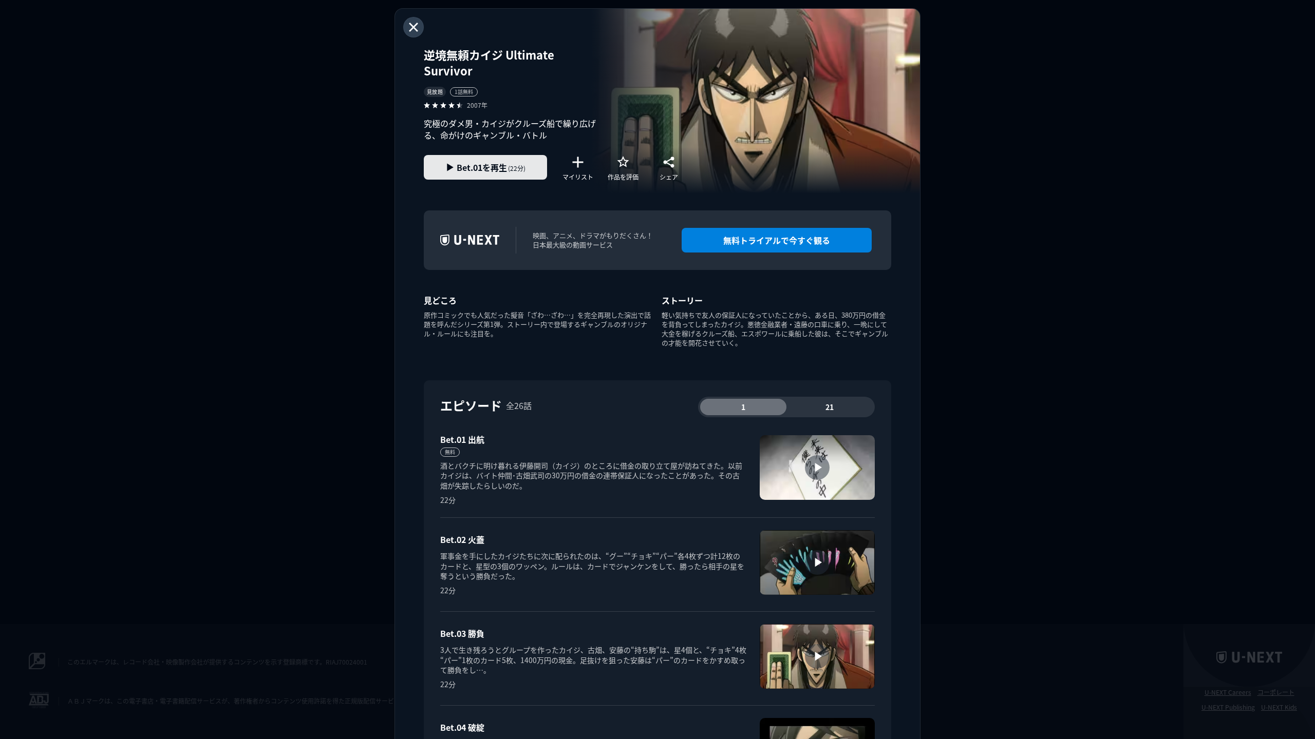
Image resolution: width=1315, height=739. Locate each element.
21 (829, 407)
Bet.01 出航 (462, 439)
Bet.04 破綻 (462, 727)
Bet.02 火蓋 (462, 539)
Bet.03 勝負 (462, 633)
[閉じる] (413, 27)
